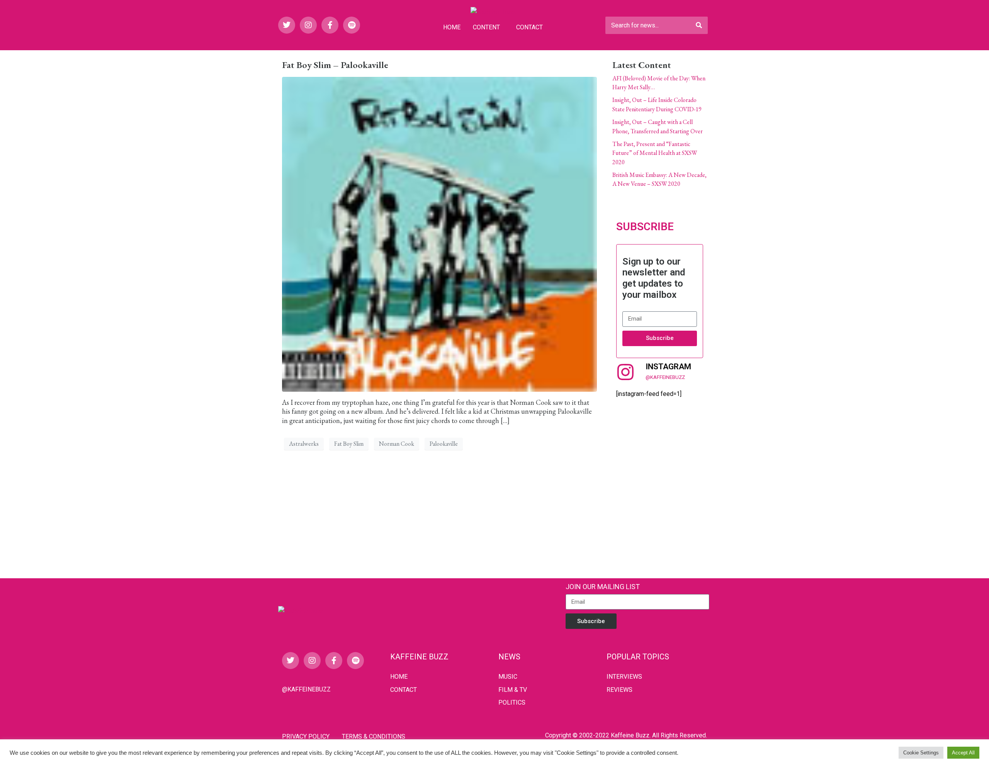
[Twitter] (286, 25)
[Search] (699, 25)
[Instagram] (308, 25)
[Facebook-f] (329, 25)
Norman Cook (396, 444)
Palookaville (444, 444)
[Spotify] (351, 25)
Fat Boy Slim (349, 444)
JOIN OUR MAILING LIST (603, 587)
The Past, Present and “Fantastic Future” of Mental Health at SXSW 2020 (654, 153)
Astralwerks (304, 444)
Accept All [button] (963, 753)
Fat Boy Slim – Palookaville (335, 65)
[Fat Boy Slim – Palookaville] (439, 233)
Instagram (668, 366)
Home (452, 27)
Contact (529, 27)
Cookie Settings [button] (921, 753)
